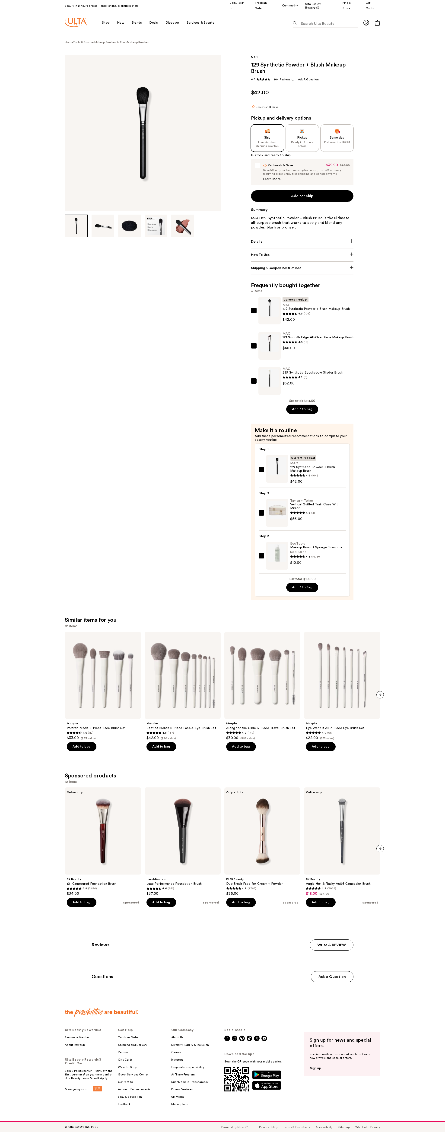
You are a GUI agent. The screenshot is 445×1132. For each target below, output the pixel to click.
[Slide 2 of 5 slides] (103, 226)
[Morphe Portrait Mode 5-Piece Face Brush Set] (103, 686)
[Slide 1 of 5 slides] (76, 226)
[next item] (380, 694)
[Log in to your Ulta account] (366, 22)
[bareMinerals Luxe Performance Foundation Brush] (183, 841)
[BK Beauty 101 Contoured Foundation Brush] (103, 841)
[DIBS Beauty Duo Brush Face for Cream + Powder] (262, 841)
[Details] (302, 241)
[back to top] (431, 1118)
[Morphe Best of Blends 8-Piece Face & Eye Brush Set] (183, 686)
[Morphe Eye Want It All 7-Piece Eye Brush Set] (342, 686)
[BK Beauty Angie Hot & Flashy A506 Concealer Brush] (342, 841)
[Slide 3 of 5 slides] (129, 226)
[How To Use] (302, 254)
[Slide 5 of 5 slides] (182, 226)
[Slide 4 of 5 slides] (156, 226)
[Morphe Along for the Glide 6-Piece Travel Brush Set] (262, 686)
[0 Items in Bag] (377, 23)
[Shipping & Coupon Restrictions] (302, 268)
